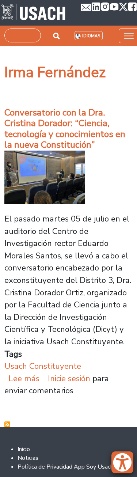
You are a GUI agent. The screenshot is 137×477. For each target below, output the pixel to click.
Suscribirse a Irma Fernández (7, 424)
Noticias (28, 458)
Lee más (23, 378)
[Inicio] (33, 13)
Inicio (24, 449)
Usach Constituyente (42, 366)
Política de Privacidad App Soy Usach (65, 467)
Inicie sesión (69, 378)
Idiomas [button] (91, 36)
